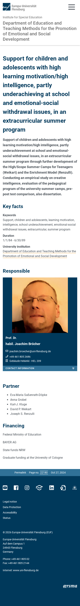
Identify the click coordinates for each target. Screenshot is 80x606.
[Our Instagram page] (27, 488)
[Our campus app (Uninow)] (39, 488)
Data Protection (12, 507)
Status (6, 517)
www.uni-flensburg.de (26, 570)
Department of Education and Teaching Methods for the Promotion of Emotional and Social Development (39, 31)
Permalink (20, 472)
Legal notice (10, 501)
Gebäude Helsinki (19, 360)
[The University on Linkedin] (51, 488)
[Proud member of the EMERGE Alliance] (74, 488)
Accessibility (10, 512)
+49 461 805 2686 (20, 356)
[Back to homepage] (19, 7)
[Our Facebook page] (16, 488)
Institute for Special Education (22, 17)
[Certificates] (63, 488)
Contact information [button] (20, 368)
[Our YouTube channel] (5, 488)
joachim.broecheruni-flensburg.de (30, 351)
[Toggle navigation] (71, 7)
